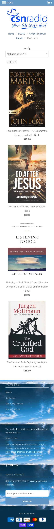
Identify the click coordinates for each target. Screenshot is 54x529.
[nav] (7, 3)
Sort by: (27, 48)
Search (8, 392)
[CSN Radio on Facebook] (7, 465)
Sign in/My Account (14, 404)
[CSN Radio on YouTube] (12, 465)
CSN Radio (30, 513)
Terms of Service (12, 409)
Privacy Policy (11, 415)
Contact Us (10, 398)
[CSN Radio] (27, 19)
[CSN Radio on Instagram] (17, 465)
